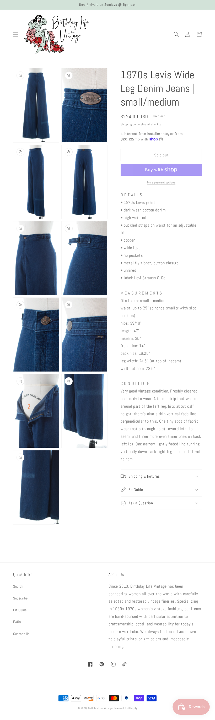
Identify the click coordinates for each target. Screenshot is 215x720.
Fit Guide (19, 610)
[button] (16, 34)
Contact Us (21, 633)
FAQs (17, 621)
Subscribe (20, 598)
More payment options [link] (161, 182)
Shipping (126, 124)
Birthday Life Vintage (100, 708)
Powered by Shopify (125, 708)
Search (18, 586)
